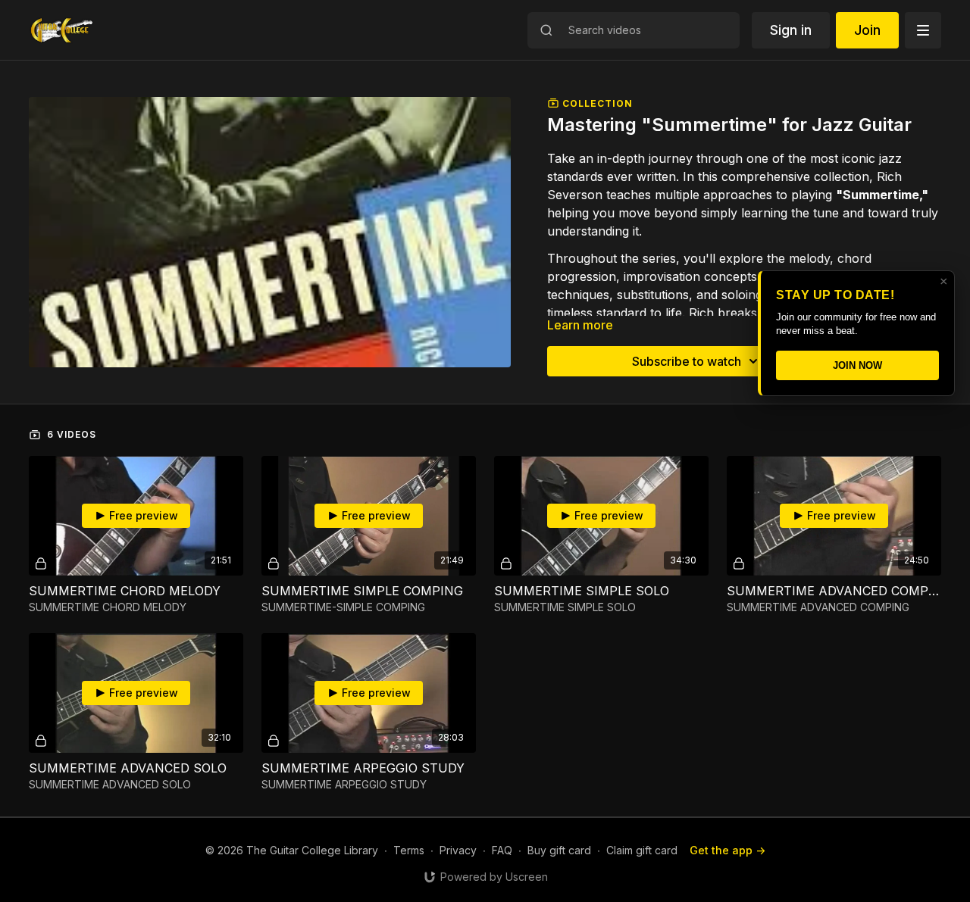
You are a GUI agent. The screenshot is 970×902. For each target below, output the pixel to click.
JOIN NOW (857, 365)
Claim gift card (641, 850)
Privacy (458, 850)
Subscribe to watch (686, 361)
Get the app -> (727, 850)
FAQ (502, 850)
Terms (408, 850)
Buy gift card (559, 850)
